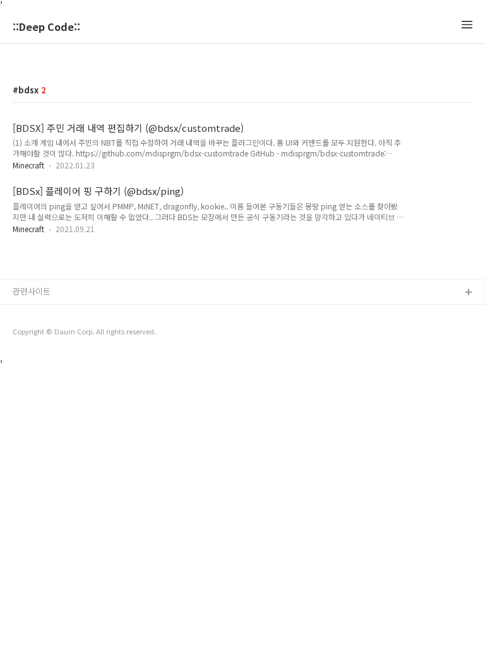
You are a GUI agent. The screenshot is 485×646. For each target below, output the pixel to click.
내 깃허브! (31, 313)
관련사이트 (32, 291)
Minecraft (28, 165)
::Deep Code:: (46, 27)
